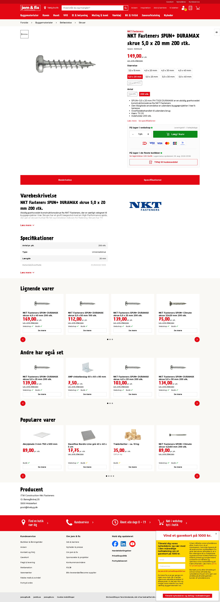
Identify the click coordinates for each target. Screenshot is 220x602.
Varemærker (26, 573)
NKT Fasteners (135, 31)
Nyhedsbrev (181, 2)
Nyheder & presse (74, 547)
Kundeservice (194, 2)
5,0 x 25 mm (152, 77)
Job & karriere (160, 8)
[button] (107, 339)
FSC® (68, 567)
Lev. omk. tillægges (135, 61)
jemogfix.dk (25, 597)
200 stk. (144, 94)
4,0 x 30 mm (167, 70)
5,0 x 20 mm (135, 77)
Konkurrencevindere (75, 562)
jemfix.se (37, 597)
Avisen (134, 8)
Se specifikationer (147, 121)
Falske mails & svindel (30, 578)
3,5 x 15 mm (134, 70)
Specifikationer (153, 180)
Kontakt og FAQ (27, 552)
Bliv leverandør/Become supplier (81, 573)
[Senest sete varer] (217, 32)
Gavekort (170, 2)
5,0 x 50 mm (134, 83)
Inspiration (146, 8)
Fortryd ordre (26, 583)
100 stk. (132, 94)
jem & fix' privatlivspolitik (202, 565)
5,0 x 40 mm (185, 77)
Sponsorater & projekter (77, 557)
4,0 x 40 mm (184, 70)
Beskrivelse (65, 180)
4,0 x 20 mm (150, 70)
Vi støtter (174, 8)
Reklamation (26, 567)
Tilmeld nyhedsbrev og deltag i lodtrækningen (187, 596)
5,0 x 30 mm (168, 77)
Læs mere (132, 121)
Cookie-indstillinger (65, 597)
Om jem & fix (72, 552)
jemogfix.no (49, 597)
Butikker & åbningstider (31, 542)
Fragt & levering (27, 562)
